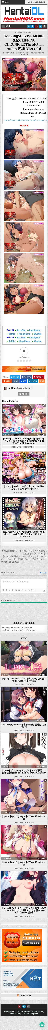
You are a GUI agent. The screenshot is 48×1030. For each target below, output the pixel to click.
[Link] (28, 589)
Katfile (12, 334)
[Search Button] (44, 26)
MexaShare (24, 334)
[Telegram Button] (32, 26)
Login (44, 573)
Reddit (8, 381)
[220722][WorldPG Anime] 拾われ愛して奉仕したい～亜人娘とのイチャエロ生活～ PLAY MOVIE (24, 534)
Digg (24, 381)
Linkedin (34, 381)
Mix (43, 381)
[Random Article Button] (36, 26)
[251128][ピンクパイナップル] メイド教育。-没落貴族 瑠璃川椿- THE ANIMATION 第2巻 (24, 771)
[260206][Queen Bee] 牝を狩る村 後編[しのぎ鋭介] (24, 725)
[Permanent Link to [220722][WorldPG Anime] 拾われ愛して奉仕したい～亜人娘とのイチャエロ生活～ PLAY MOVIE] (24, 513)
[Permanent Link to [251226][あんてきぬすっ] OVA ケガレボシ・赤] (24, 842)
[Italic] (6, 589)
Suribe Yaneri (9, 53)
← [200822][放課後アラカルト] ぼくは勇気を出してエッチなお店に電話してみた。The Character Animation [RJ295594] (24, 559)
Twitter (16, 377)
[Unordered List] (19, 589)
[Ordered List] (15, 589)
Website (25, 394)
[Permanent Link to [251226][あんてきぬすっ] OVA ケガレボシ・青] (24, 796)
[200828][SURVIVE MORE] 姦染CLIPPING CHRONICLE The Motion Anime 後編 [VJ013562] (24, 42)
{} (32, 590)
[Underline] (9, 589)
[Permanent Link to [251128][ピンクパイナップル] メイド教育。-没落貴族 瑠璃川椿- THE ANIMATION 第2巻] (24, 750)
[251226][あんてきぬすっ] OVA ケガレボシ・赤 (23, 863)
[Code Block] (25, 589)
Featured (32, 648)
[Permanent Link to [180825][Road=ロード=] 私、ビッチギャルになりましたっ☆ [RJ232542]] (24, 468)
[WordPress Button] (29, 26)
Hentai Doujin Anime (24, 32)
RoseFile (21, 330)
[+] (35, 590)
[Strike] (12, 589)
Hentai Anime (19, 648)
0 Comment (41, 435)
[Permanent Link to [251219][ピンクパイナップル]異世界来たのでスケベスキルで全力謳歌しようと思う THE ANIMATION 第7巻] (24, 888)
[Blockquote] (22, 589)
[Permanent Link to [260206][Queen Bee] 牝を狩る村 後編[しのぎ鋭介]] (24, 704)
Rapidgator (34, 330)
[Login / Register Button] (40, 26)
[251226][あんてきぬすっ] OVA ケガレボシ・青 (23, 817)
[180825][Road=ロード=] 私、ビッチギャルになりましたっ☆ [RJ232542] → (24, 552)
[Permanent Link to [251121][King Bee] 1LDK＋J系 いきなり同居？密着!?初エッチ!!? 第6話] (24, 658)
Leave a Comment (38, 53)
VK (17, 381)
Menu (7, 2)
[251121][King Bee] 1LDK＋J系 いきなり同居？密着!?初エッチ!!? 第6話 (24, 679)
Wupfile (37, 334)
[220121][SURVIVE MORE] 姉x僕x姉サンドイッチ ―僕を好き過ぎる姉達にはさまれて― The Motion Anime (24, 440)
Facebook (27, 377)
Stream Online (25, 995)
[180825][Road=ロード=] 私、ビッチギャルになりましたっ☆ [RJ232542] (24, 487)
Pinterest (39, 377)
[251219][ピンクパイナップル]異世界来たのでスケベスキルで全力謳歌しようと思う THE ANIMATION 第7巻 (24, 910)
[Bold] (3, 589)
